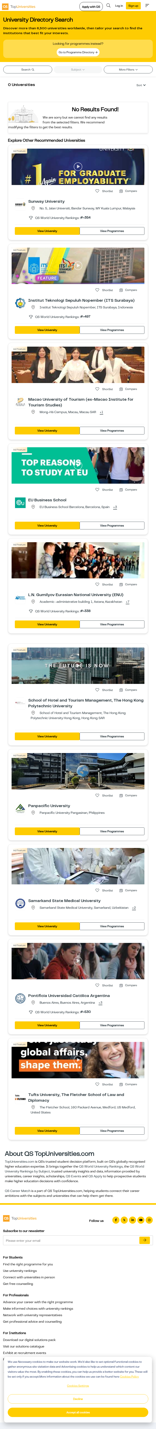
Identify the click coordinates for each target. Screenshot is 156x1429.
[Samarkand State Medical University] (20, 903)
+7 (127, 602)
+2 (134, 908)
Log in (119, 6)
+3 (115, 507)
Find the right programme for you (28, 1264)
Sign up (133, 6)
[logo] (18, 5)
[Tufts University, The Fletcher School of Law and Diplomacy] (20, 1097)
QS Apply (95, 1176)
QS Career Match (17, 1191)
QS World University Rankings (101, 1167)
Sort (139, 85)
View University (47, 231)
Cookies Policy (129, 1376)
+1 (101, 412)
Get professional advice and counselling (32, 1322)
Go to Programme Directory (77, 52)
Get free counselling (18, 1284)
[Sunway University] (20, 204)
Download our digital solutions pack (29, 1340)
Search (26, 69)
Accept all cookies (78, 1412)
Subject (76, 69)
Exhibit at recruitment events (24, 1353)
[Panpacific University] (20, 808)
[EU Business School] (20, 503)
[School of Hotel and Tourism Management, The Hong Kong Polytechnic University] (20, 703)
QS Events (73, 1176)
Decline (78, 1399)
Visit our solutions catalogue (23, 1346)
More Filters (127, 69)
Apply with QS (91, 7)
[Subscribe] (144, 1240)
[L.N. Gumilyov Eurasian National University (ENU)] (20, 597)
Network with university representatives (32, 1315)
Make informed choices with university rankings (38, 1309)
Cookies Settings (78, 1386)
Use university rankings (20, 1271)
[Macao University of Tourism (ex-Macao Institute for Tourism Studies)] (20, 402)
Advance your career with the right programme (38, 1302)
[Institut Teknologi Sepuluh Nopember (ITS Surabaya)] (20, 303)
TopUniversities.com (19, 1162)
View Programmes (112, 231)
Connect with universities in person (29, 1277)
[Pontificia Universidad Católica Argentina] (20, 998)
